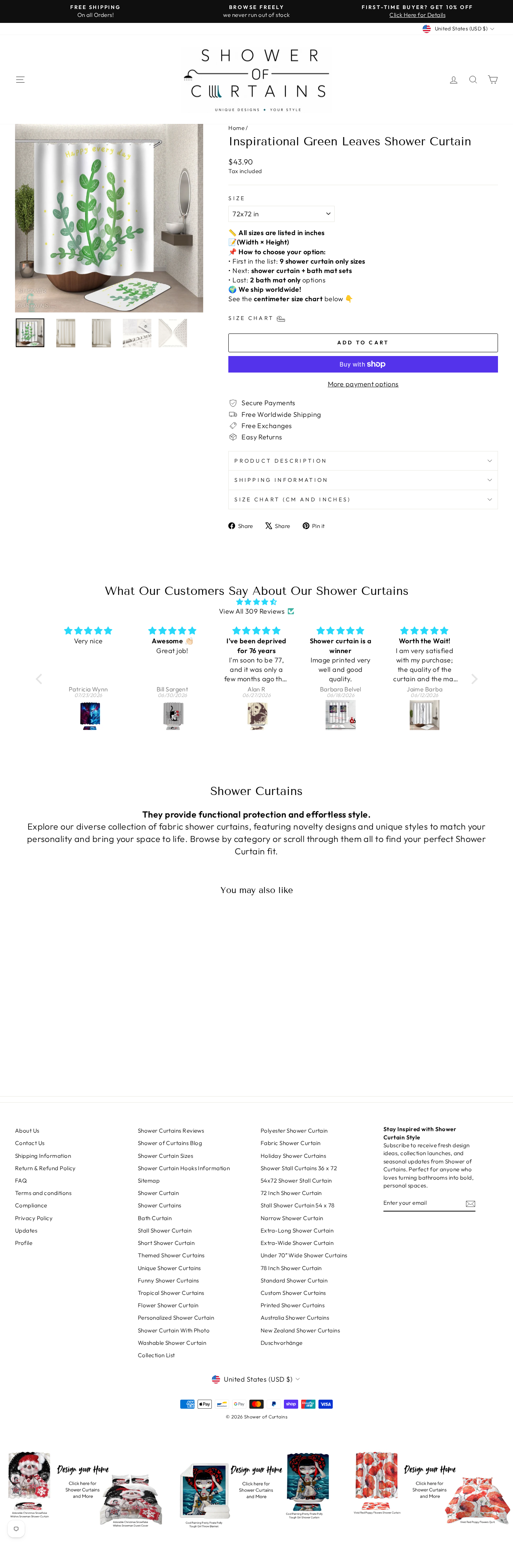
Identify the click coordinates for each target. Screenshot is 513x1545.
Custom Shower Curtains (293, 1292)
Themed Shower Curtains (171, 1255)
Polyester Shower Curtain (294, 1130)
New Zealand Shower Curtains (300, 1330)
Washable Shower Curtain (172, 1342)
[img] (257, 602)
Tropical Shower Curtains (171, 1292)
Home (236, 127)
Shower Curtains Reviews (171, 1130)
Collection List (156, 1355)
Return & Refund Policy (45, 1168)
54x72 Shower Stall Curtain (296, 1180)
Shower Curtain (158, 1192)
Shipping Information (281, 480)
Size (236, 198)
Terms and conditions (43, 1192)
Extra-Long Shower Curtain (297, 1230)
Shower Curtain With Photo (174, 1330)
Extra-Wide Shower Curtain (297, 1242)
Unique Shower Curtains (169, 1268)
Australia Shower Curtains (295, 1317)
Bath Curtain (155, 1218)
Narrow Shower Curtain (292, 1218)
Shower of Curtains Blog (170, 1143)
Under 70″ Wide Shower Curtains (304, 1255)
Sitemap (149, 1180)
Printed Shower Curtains (292, 1305)
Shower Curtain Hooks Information (184, 1168)
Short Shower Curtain (166, 1242)
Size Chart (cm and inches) (292, 499)
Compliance (31, 1205)
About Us (27, 1130)
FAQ (21, 1180)
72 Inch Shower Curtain (291, 1192)
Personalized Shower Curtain (176, 1317)
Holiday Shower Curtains (293, 1155)
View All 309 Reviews (252, 611)
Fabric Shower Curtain (290, 1143)
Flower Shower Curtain (168, 1305)
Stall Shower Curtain (165, 1230)
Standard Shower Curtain (294, 1280)
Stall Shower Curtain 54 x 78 (298, 1205)
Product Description (280, 460)
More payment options (363, 384)
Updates (26, 1230)
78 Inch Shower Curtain (291, 1268)
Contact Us (30, 1143)
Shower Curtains (159, 1205)
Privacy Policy (34, 1218)
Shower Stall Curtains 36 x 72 (299, 1168)
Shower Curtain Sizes (165, 1155)
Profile (23, 1242)
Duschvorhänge (282, 1342)
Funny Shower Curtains (168, 1280)
